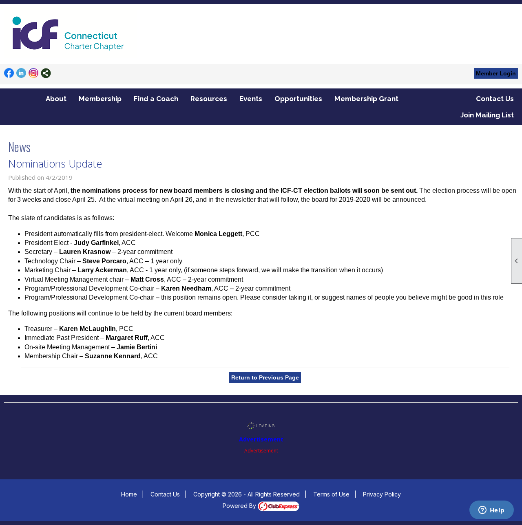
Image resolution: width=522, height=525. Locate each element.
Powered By (240, 505)
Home (129, 494)
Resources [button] (208, 99)
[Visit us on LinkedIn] (21, 73)
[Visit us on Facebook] (9, 73)
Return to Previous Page (265, 377)
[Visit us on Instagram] (34, 73)
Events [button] (250, 99)
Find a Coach (156, 99)
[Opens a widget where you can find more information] (491, 511)
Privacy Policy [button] (382, 494)
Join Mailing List (487, 115)
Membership (100, 99)
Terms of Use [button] (331, 494)
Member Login (496, 73)
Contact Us (495, 99)
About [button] (56, 99)
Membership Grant (366, 99)
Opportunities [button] (298, 99)
